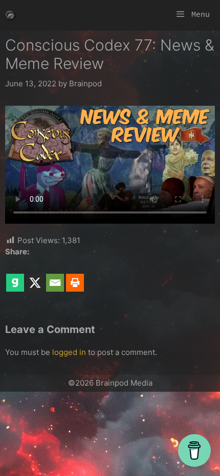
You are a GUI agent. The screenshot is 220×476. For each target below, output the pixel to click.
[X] (35, 275)
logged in (69, 352)
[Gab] (15, 275)
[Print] (75, 275)
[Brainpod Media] (10, 15)
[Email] (55, 275)
